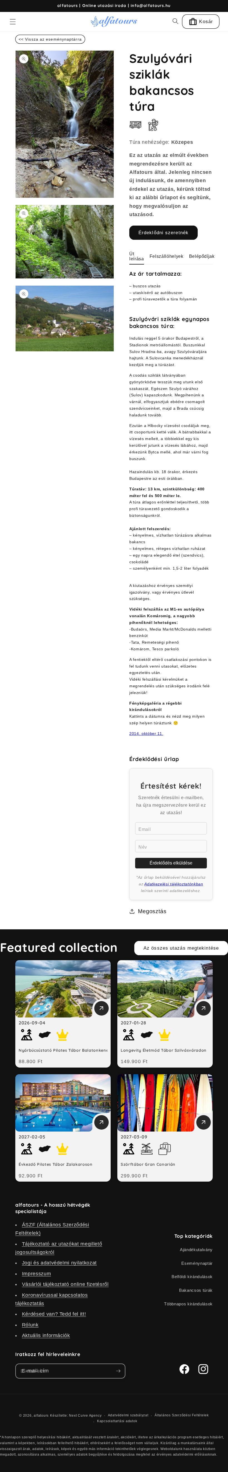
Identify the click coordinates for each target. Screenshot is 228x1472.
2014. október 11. (146, 733)
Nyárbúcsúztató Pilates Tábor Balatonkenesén (67, 1050)
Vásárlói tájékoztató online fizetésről (65, 1284)
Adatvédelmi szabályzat (128, 1415)
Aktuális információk (46, 1335)
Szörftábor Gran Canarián (148, 1164)
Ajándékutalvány (196, 1249)
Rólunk (30, 1325)
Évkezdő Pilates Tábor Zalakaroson (56, 1164)
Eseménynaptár (197, 1263)
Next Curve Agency (85, 1415)
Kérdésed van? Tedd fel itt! (54, 1314)
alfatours (41, 1415)
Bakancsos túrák (196, 1290)
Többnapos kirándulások (188, 1303)
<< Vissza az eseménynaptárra (50, 39)
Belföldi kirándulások (192, 1276)
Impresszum (36, 1273)
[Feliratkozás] (118, 1371)
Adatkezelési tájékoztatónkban (173, 884)
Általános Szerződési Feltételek (182, 1415)
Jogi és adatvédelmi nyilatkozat (59, 1263)
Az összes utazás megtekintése (181, 947)
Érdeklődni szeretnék (163, 232)
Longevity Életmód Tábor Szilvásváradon (164, 1050)
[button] (12, 21)
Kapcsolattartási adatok (117, 1421)
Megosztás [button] (152, 911)
